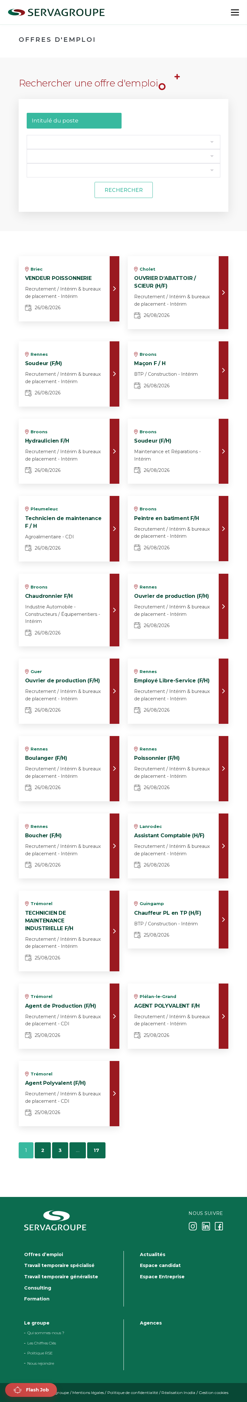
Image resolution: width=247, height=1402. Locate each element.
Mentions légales (88, 1392)
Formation (37, 1299)
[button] (31, 1390)
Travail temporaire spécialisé (59, 1265)
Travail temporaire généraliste (61, 1277)
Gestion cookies (213, 1392)
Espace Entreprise (162, 1277)
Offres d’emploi (43, 1254)
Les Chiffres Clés (41, 1343)
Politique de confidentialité (132, 1392)
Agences (151, 1323)
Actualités (152, 1254)
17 (96, 1150)
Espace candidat (160, 1265)
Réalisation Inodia (178, 1392)
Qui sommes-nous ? (45, 1332)
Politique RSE (40, 1353)
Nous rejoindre (40, 1363)
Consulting (37, 1287)
